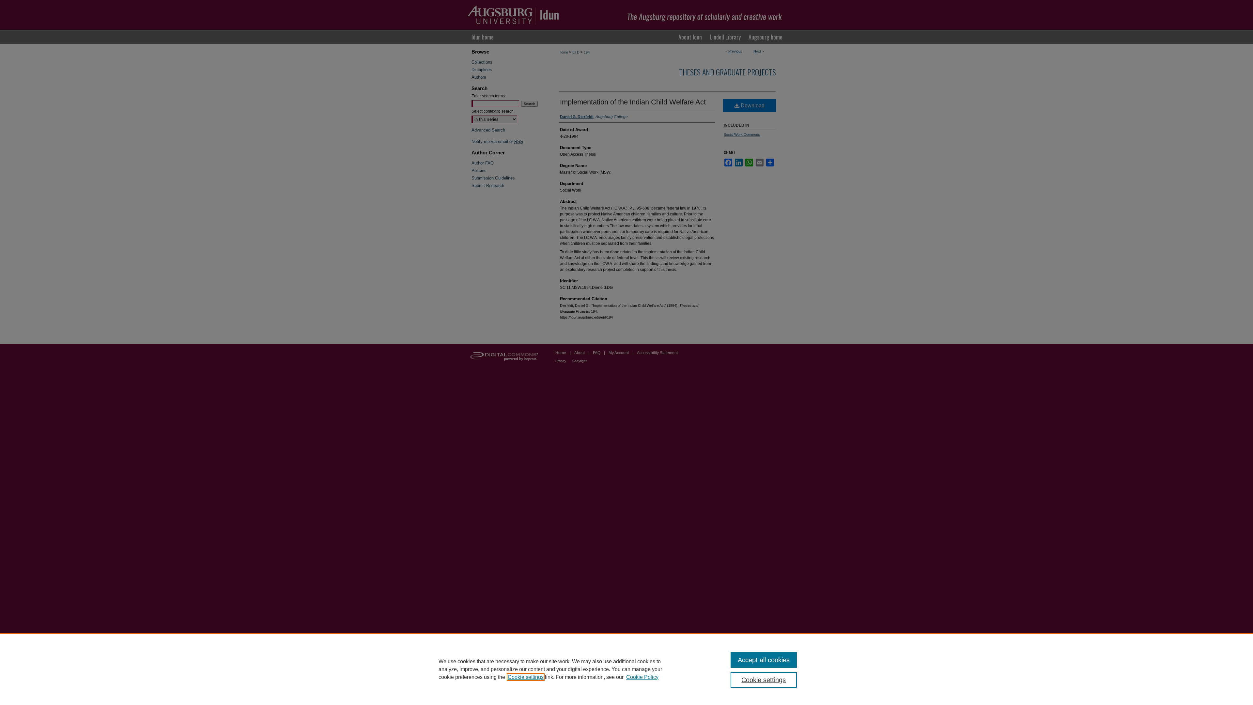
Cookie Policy (642, 677)
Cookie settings (526, 677)
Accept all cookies (764, 660)
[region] (626, 669)
